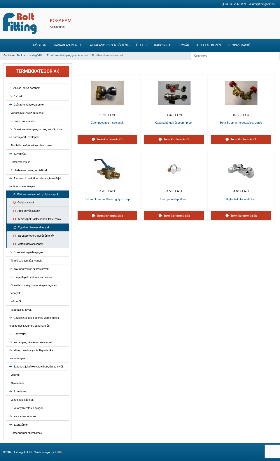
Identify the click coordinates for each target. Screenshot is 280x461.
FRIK (58, 452)
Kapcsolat (163, 45)
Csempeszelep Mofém (174, 199)
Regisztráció (239, 45)
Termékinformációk (109, 139)
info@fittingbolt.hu (263, 4)
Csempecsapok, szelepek (107, 122)
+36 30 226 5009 (235, 4)
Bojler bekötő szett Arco (241, 199)
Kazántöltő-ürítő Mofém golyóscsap (107, 199)
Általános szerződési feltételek (119, 45)
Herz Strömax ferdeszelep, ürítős (241, 122)
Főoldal (40, 45)
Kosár (184, 45)
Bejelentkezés (208, 45)
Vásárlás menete (68, 45)
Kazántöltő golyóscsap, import (174, 122)
